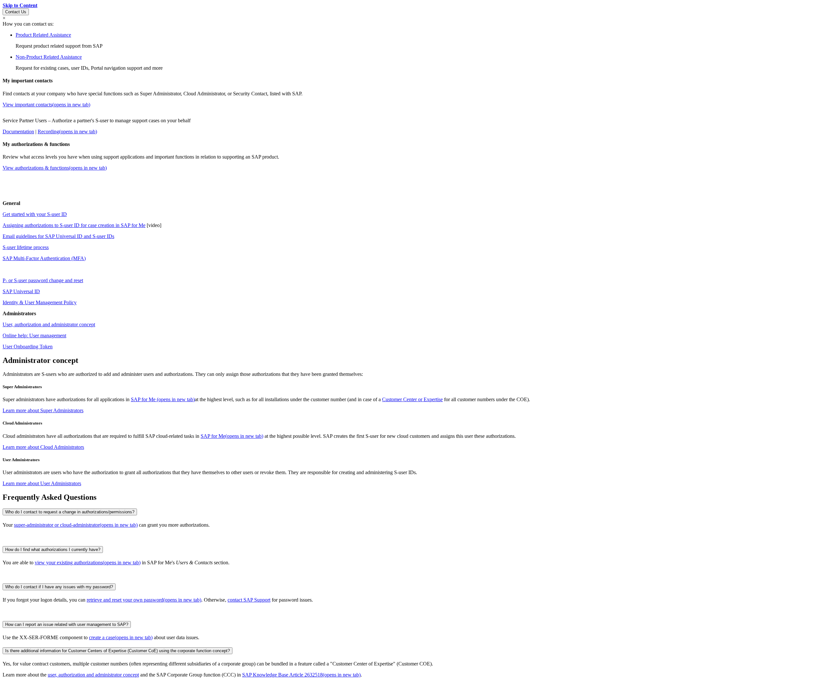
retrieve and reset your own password (144, 600)
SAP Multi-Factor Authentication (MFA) (44, 258)
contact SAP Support (249, 600)
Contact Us (15, 11)
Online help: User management (34, 335)
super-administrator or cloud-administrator (76, 525)
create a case (121, 637)
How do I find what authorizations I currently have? (52, 549)
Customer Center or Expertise (412, 399)
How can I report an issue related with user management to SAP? (66, 624)
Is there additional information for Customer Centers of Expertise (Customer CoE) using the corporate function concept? (117, 650)
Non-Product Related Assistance (49, 57)
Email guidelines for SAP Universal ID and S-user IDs (58, 236)
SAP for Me (163, 399)
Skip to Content (20, 5)
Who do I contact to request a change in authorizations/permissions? (69, 511)
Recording (67, 131)
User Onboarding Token (28, 346)
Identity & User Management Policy (40, 302)
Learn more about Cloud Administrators (43, 447)
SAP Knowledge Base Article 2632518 (301, 674)
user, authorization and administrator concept (93, 674)
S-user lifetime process (26, 247)
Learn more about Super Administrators (43, 410)
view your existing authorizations (88, 562)
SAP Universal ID (21, 291)
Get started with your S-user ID (35, 214)
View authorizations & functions (55, 168)
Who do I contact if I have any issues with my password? (59, 586)
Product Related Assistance (43, 35)
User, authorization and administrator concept (49, 324)
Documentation (18, 131)
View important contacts (46, 104)
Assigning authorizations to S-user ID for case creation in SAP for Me (74, 225)
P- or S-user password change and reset (43, 280)
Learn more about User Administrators (42, 483)
